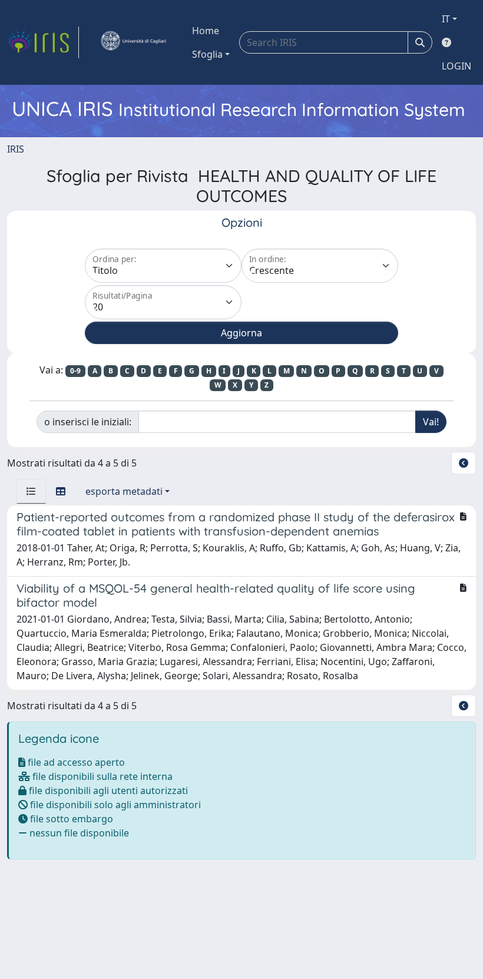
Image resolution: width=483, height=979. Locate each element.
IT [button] (446, 18)
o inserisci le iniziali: (87, 421)
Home (205, 30)
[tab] (31, 491)
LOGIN (456, 65)
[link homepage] (43, 42)
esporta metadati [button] (124, 491)
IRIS (15, 149)
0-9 (75, 371)
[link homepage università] (133, 42)
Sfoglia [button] (207, 54)
